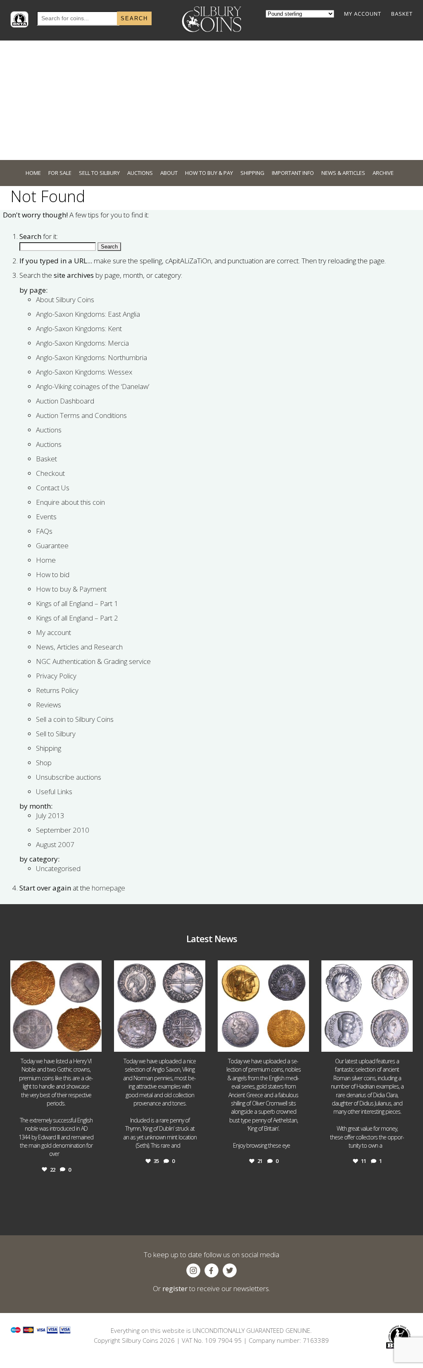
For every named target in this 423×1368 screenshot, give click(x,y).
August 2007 (55, 844)
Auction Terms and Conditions (81, 415)
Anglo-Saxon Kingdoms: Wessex (84, 372)
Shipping (48, 748)
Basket (46, 458)
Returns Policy (57, 690)
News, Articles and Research (79, 647)
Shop (44, 762)
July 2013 (50, 815)
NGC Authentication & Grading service (93, 661)
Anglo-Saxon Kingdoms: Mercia (82, 343)
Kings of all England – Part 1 (77, 603)
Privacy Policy (56, 675)
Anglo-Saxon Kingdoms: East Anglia (88, 314)
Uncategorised (58, 868)
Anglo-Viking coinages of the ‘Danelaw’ (92, 386)
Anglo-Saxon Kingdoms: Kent (79, 328)
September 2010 (62, 830)
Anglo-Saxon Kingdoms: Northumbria (91, 357)
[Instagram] (93, 1041)
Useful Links (54, 791)
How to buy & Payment (71, 589)
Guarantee (52, 545)
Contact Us (52, 487)
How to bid (52, 574)
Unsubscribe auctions (68, 777)
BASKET (402, 13)
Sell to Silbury (56, 733)
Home (46, 560)
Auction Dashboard (65, 401)
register (175, 1288)
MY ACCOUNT (362, 13)
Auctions (49, 430)
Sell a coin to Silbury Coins (75, 719)
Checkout (50, 473)
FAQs (44, 531)
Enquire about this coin (70, 502)
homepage (108, 888)
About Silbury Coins (65, 299)
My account (53, 632)
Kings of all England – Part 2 (77, 618)
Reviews (48, 704)
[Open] (56, 1006)
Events (46, 516)
